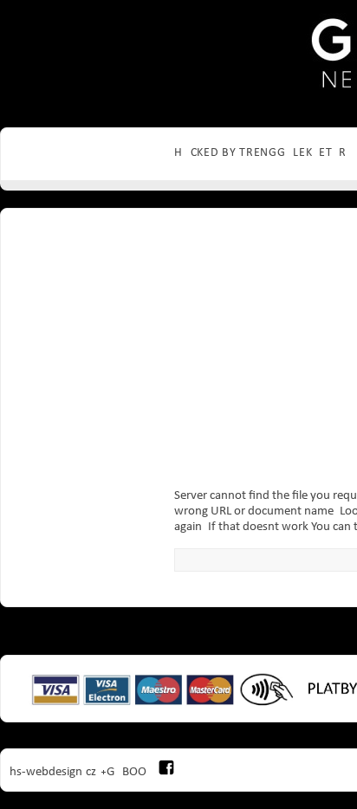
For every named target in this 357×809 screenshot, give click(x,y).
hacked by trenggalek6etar (260, 152)
